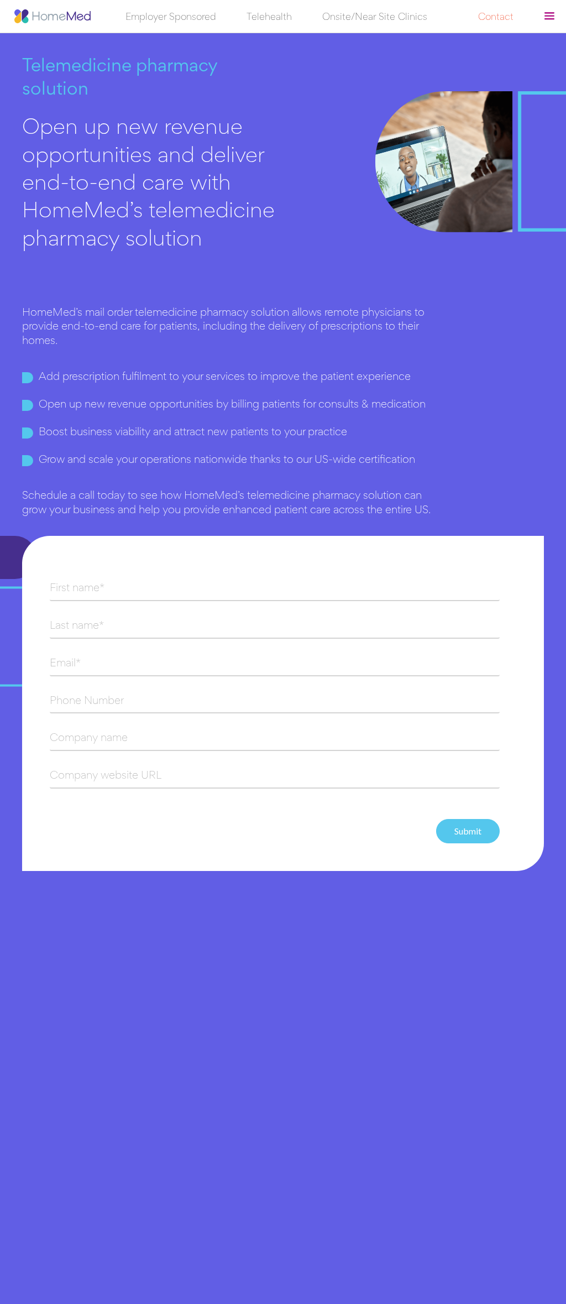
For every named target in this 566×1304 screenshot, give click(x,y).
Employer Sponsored (170, 17)
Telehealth (269, 17)
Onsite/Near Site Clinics (374, 17)
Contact (495, 17)
